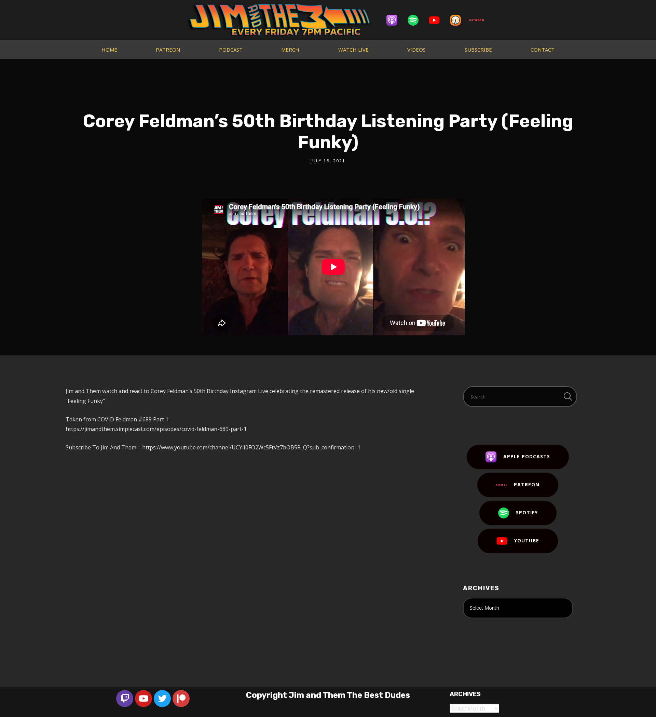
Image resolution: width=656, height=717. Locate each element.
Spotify (527, 512)
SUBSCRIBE (478, 49)
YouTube (526, 540)
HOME (109, 49)
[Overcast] (458, 20)
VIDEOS (416, 49)
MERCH (290, 49)
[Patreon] (480, 20)
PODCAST (231, 49)
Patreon (526, 484)
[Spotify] (416, 20)
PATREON (168, 49)
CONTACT (543, 49)
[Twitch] (124, 698)
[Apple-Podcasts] (395, 20)
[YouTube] (437, 20)
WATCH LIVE (353, 49)
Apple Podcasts (526, 456)
